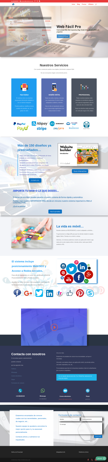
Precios (84, 4)
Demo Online (63, 36)
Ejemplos (35, 180)
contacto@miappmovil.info (65, 399)
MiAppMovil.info (60, 452)
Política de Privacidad (17, 452)
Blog (78, 4)
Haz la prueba (55, 211)
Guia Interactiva (80, 171)
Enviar (98, 436)
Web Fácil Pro (69, 26)
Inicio (73, 4)
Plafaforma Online (83, 452)
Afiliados (91, 4)
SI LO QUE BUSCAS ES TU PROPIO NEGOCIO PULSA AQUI (75, 377)
